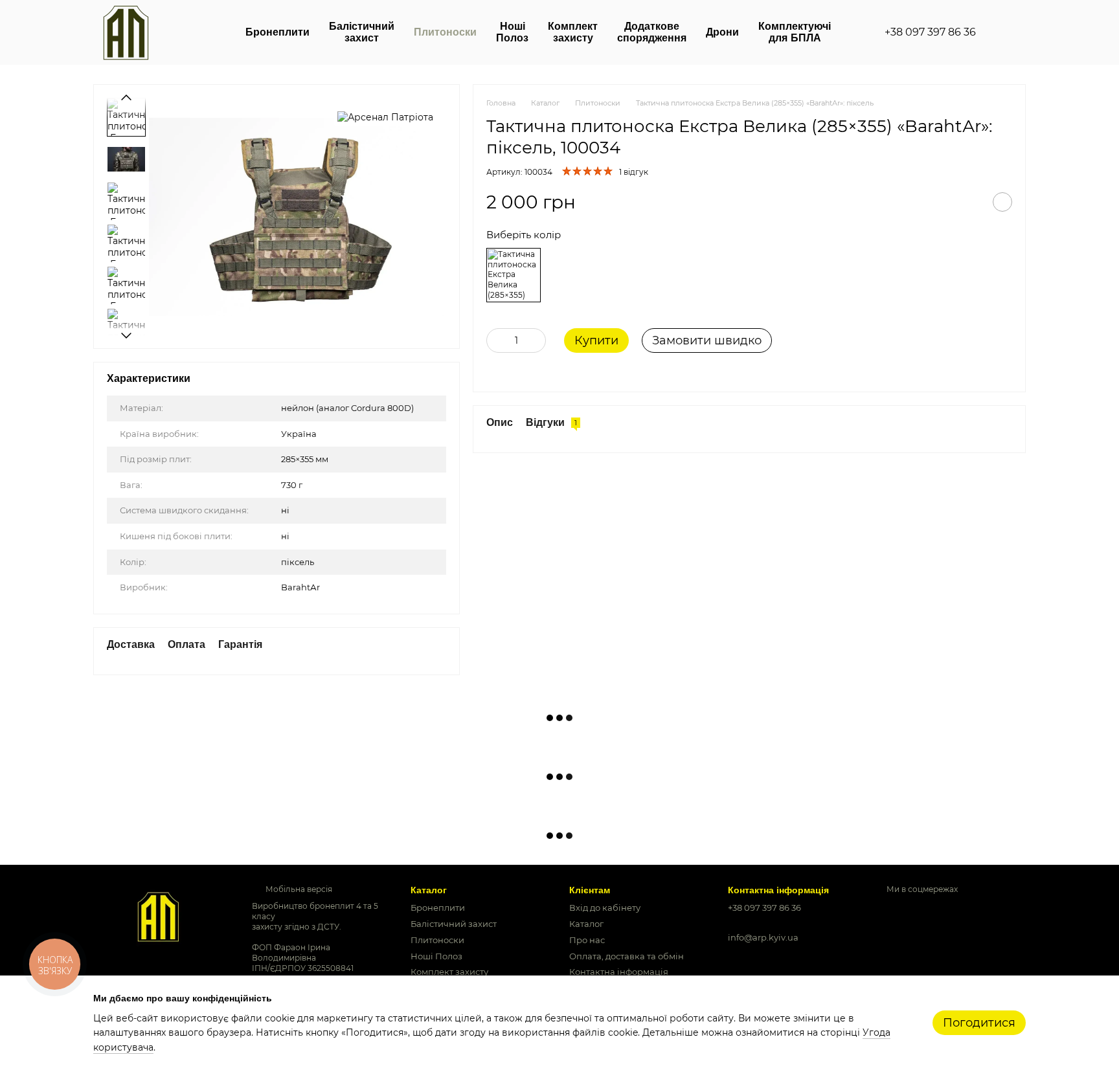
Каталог (586, 924)
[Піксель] (513, 275)
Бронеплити (277, 32)
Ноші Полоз (512, 32)
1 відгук (633, 172)
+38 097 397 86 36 (930, 32)
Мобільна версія (298, 889)
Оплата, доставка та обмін (626, 956)
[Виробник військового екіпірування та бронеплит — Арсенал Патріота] (158, 915)
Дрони (722, 32)
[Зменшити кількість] (496, 340)
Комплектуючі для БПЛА (794, 32)
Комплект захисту (573, 32)
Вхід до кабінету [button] (604, 907)
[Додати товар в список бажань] (1002, 202)
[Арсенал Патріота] (385, 116)
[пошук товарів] (999, 32)
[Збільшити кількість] (536, 340)
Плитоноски (445, 32)
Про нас (587, 940)
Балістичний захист (361, 32)
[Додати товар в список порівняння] (970, 202)
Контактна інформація (618, 971)
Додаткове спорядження (651, 32)
